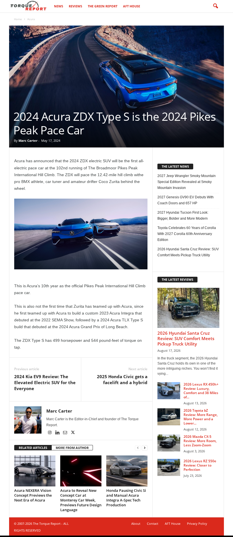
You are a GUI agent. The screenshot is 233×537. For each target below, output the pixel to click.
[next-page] (144, 448)
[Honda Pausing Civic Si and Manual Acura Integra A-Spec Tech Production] (126, 470)
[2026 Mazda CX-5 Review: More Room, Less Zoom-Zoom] (168, 442)
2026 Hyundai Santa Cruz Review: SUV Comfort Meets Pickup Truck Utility (188, 252)
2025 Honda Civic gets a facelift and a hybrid (122, 379)
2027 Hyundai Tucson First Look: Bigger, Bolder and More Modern (182, 215)
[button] (215, 6)
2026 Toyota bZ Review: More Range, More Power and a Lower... (201, 417)
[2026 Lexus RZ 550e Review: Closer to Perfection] (168, 467)
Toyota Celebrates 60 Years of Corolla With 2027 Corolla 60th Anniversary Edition (186, 234)
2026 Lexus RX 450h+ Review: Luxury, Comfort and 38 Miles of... (201, 390)
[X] (72, 433)
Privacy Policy (197, 523)
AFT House (131, 6)
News (58, 6)
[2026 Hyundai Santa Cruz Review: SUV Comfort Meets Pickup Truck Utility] (188, 308)
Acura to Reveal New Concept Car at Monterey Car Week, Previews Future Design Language (80, 500)
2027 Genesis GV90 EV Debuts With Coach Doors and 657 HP (185, 200)
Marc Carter (28, 140)
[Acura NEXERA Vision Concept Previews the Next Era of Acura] (34, 470)
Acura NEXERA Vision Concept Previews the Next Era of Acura (33, 495)
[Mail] (65, 433)
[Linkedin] (58, 433)
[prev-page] (138, 448)
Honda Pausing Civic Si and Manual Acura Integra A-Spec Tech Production (126, 497)
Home (18, 19)
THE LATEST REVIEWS (177, 279)
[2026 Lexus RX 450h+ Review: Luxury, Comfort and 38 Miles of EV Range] (168, 390)
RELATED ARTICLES (33, 448)
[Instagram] (50, 433)
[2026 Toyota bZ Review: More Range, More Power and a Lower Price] (168, 416)
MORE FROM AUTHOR (72, 448)
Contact (152, 523)
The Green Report (102, 6)
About (135, 523)
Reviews (75, 6)
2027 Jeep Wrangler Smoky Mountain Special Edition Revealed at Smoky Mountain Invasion (186, 182)
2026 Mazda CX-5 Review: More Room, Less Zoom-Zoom (200, 441)
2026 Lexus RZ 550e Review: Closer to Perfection (200, 465)
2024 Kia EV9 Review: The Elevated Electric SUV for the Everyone (45, 382)
